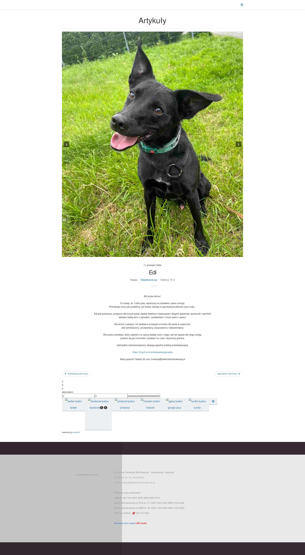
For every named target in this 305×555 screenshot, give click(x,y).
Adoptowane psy (148, 280)
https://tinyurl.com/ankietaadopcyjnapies (152, 352)
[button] (66, 144)
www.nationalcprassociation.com (87, 475)
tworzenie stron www (124, 523)
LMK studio (141, 523)
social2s (76, 432)
